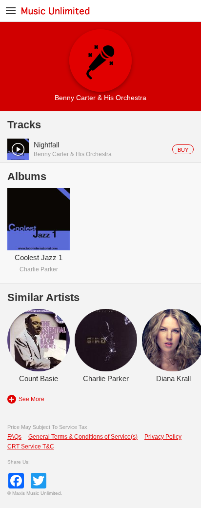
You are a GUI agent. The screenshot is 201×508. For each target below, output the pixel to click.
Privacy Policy (162, 436)
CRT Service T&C (30, 446)
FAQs (14, 436)
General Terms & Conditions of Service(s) (83, 436)
